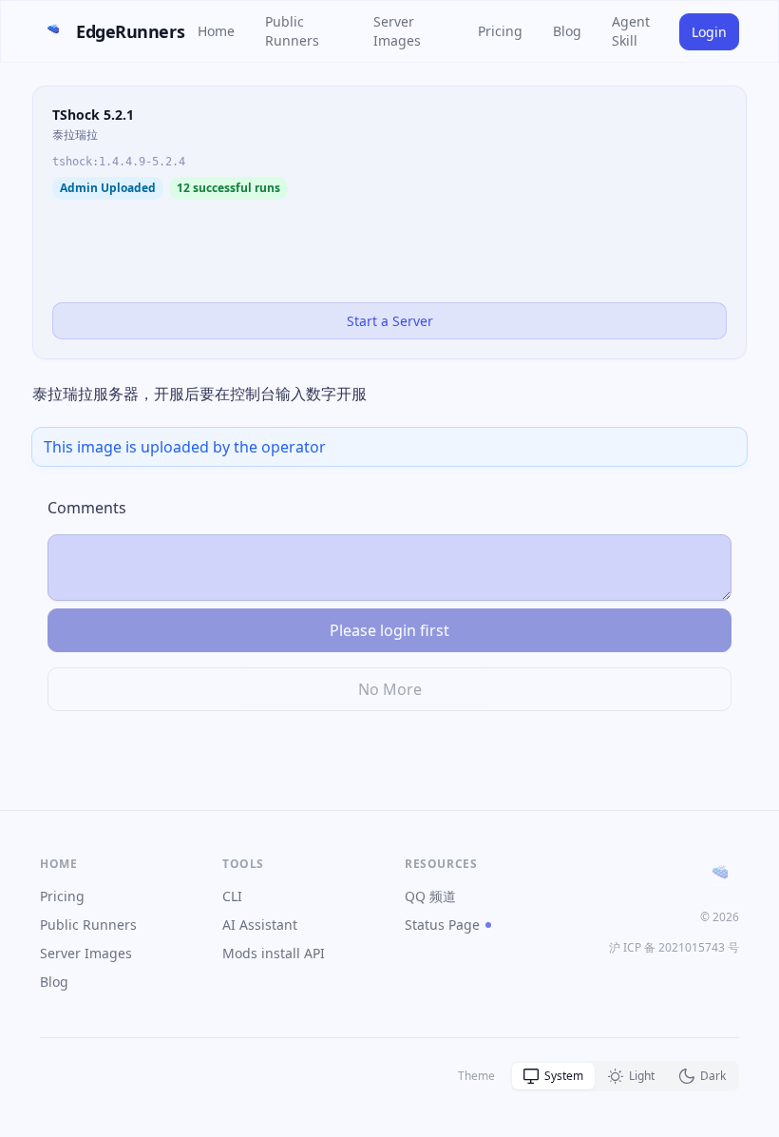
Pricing (500, 31)
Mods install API (273, 953)
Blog (567, 31)
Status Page (442, 924)
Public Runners (292, 30)
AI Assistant (259, 924)
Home (216, 31)
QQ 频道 (430, 896)
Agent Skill (631, 30)
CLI (232, 896)
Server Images (397, 30)
